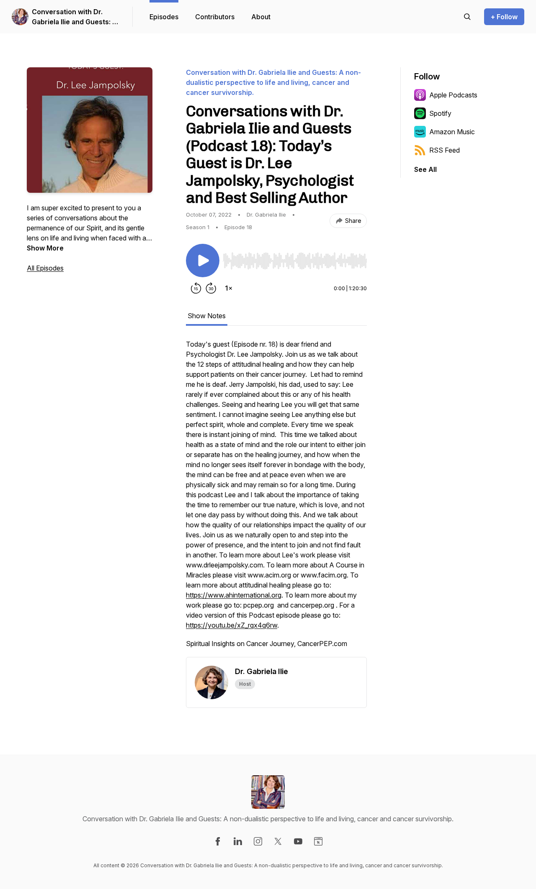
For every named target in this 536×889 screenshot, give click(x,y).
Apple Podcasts (453, 95)
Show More (45, 248)
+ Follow (504, 17)
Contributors (214, 17)
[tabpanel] (276, 498)
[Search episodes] (467, 17)
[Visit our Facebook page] (218, 841)
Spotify (440, 113)
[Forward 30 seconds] (211, 288)
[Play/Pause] (202, 260)
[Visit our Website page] (318, 841)
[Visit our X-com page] (278, 841)
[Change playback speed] (228, 288)
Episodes (163, 17)
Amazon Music (452, 132)
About (261, 17)
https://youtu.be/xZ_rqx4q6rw (231, 625)
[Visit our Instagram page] (258, 841)
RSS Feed (444, 150)
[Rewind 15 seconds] (196, 288)
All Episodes (45, 268)
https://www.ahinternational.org (233, 595)
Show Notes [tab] (207, 316)
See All (425, 169)
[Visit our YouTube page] (298, 841)
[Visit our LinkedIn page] (238, 841)
